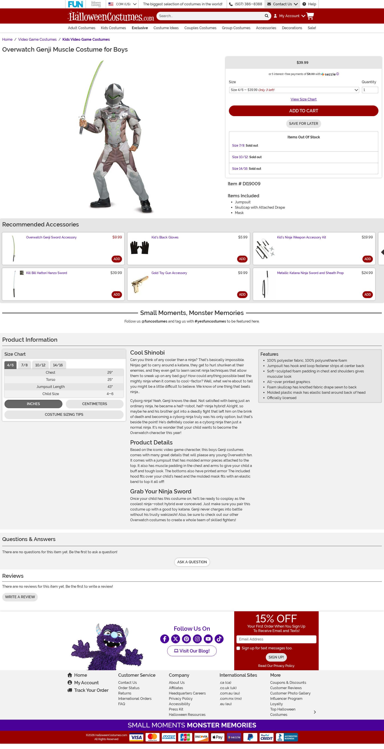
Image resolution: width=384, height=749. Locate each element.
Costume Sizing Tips (64, 414)
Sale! (312, 28)
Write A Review (20, 597)
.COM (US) (123, 4)
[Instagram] (197, 638)
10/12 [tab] (40, 365)
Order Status (129, 688)
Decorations (292, 28)
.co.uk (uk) (228, 688)
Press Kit (176, 709)
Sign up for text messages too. (267, 648)
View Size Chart (304, 99)
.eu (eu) (226, 704)
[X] (175, 638)
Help (312, 4)
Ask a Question (192, 562)
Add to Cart (303, 110)
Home (80, 675)
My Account (86, 682)
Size (232, 82)
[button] (289, 16)
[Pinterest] (186, 638)
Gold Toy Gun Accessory (169, 273)
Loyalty (276, 704)
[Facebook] (164, 638)
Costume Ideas (166, 28)
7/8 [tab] (24, 365)
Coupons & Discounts (288, 682)
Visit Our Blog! (194, 651)
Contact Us (282, 4)
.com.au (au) (230, 693)
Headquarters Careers (187, 693)
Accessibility (179, 704)
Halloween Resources (187, 715)
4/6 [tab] (10, 365)
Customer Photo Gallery (290, 693)
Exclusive (140, 28)
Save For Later (303, 123)
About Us (177, 682)
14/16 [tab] (58, 365)
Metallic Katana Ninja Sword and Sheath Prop (310, 273)
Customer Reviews (286, 688)
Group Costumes (236, 28)
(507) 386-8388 (248, 4)
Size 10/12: (240, 157)
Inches (33, 404)
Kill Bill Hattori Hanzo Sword (46, 273)
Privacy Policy (181, 699)
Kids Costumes (113, 28)
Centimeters (94, 404)
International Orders (135, 699)
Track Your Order (91, 690)
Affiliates (176, 688)
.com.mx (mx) (231, 699)
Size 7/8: (238, 145)
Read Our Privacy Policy (276, 666)
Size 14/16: (240, 168)
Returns (124, 693)
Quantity (369, 82)
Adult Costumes (81, 28)
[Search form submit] (266, 16)
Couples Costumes (200, 28)
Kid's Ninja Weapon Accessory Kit (301, 237)
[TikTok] (219, 638)
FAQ (121, 704)
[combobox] (209, 16)
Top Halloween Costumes (282, 712)
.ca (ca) (225, 682)
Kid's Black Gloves (165, 237)
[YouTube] (208, 638)
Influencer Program (286, 699)
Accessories (266, 28)
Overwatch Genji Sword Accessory (51, 237)
